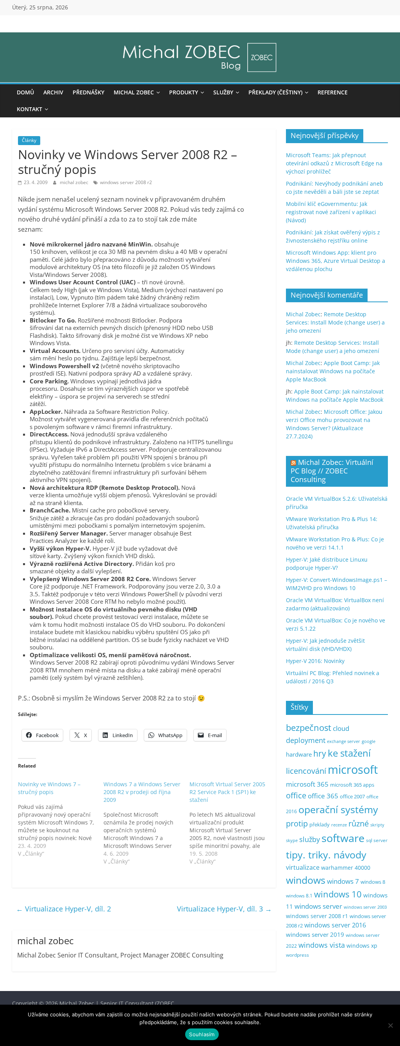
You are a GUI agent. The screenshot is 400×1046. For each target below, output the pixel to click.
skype (292, 840)
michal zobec (74, 182)
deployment (305, 740)
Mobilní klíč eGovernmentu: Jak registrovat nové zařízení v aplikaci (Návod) (331, 212)
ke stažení (349, 753)
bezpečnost (308, 728)
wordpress (297, 955)
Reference (333, 92)
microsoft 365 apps (352, 784)
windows (305, 880)
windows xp (361, 945)
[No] (390, 1025)
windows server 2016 (335, 925)
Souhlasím (201, 1034)
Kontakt (29, 109)
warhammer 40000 (345, 867)
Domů (25, 92)
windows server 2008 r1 (317, 916)
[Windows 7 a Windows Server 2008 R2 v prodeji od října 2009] (146, 822)
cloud (341, 728)
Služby (223, 92)
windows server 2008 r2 (126, 182)
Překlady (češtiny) (275, 92)
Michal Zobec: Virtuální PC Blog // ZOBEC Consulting (332, 470)
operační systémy (338, 809)
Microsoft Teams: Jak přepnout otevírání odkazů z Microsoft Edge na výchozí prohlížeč (334, 163)
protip (297, 823)
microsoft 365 (307, 784)
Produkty (183, 92)
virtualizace (303, 867)
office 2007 (352, 796)
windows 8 (373, 881)
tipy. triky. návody (326, 854)
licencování (306, 770)
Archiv (53, 92)
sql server (377, 840)
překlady (319, 824)
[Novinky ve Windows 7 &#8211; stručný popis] (61, 819)
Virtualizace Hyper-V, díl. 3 (224, 908)
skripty (377, 825)
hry (319, 753)
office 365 (323, 795)
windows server (318, 906)
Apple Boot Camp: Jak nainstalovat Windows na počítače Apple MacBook (333, 371)
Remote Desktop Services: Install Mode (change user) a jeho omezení (335, 322)
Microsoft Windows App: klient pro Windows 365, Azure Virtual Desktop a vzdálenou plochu (335, 261)
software (342, 838)
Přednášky (88, 92)
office (296, 795)
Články (29, 140)
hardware (299, 754)
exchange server (343, 741)
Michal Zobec (134, 92)
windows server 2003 (365, 907)
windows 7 (343, 881)
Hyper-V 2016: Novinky (315, 661)
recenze (339, 825)
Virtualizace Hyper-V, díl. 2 (63, 908)
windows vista (321, 945)
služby (309, 839)
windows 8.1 (299, 895)
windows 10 (338, 894)
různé (358, 823)
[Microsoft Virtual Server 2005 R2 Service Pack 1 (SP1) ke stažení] (232, 822)
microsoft (353, 769)
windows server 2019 (315, 934)
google (368, 741)
